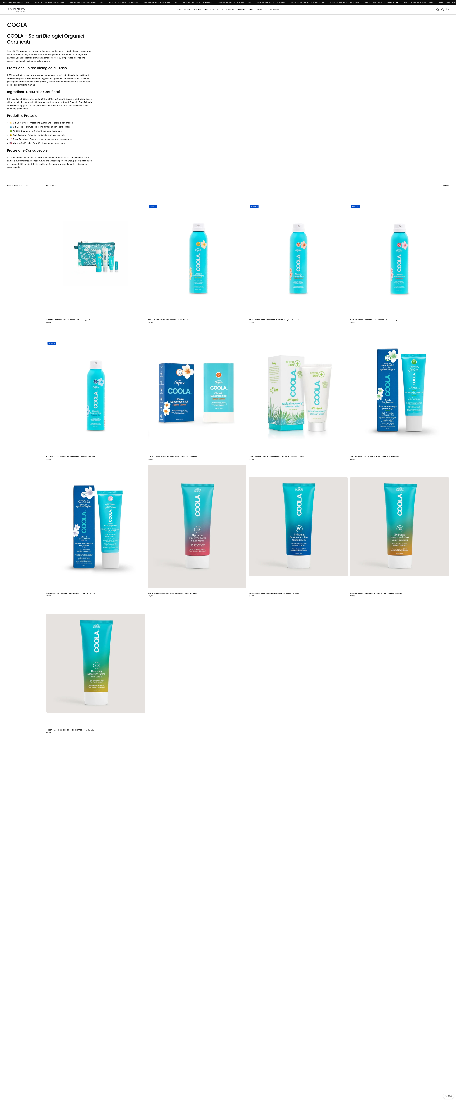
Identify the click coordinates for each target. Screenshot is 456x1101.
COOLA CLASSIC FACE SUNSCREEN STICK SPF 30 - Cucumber (374, 456)
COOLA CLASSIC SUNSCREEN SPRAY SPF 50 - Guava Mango (374, 320)
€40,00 (150, 322)
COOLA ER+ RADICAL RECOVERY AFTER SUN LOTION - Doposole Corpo (276, 456)
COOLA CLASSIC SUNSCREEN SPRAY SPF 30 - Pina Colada (171, 320)
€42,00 (352, 459)
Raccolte (17, 185)
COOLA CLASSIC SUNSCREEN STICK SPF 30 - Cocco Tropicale (172, 456)
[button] (272, 9)
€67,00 (48, 322)
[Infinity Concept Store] (16, 10)
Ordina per (50, 185)
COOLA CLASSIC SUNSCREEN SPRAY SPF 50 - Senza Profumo (70, 456)
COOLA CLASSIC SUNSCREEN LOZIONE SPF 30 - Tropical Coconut (376, 593)
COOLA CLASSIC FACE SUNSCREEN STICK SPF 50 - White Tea (70, 593)
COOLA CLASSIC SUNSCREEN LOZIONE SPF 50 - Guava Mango (172, 593)
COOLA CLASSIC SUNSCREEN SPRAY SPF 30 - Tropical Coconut (274, 320)
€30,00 (150, 459)
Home (9, 185)
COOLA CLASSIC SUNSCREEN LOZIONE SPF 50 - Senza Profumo (274, 593)
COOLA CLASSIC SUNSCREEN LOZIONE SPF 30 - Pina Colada (70, 730)
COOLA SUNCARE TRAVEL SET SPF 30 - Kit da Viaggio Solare (70, 320)
